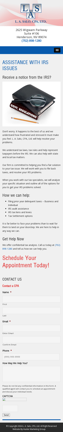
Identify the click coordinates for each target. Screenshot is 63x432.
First (5, 304)
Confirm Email (9, 344)
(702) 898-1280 (31, 41)
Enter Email (8, 333)
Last (4, 315)
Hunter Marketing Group (34, 429)
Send (6, 415)
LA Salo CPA (31, 13)
